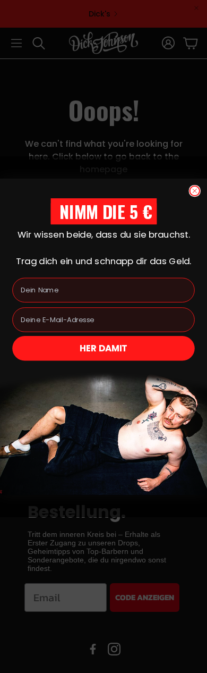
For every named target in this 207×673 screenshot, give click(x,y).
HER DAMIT (104, 348)
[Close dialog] (195, 191)
